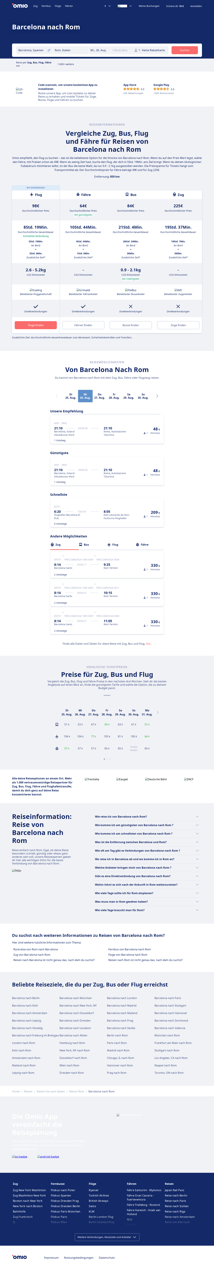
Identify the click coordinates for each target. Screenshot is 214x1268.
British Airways (98, 1201)
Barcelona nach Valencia (169, 1028)
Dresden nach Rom (72, 1073)
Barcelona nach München (76, 998)
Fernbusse (58, 1184)
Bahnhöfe (19, 1211)
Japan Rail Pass (174, 1190)
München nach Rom (167, 1035)
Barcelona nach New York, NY (78, 1005)
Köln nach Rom (21, 1050)
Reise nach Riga (175, 1211)
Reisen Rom (76, 1091)
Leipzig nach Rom (23, 1073)
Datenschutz (107, 1257)
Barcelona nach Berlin (26, 998)
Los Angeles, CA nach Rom (171, 1058)
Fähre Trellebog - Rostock (143, 1205)
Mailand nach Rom (24, 1065)
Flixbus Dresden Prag (65, 1201)
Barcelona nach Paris (167, 998)
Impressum (51, 1257)
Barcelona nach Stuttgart (170, 1005)
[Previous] (56, 712)
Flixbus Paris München (65, 1211)
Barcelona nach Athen (73, 1035)
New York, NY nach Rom (75, 1050)
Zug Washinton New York (29, 1195)
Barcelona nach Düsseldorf (77, 1013)
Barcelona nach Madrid (121, 1005)
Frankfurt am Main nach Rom (173, 1043)
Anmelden (196, 6)
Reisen (28, 1091)
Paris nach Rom (117, 1043)
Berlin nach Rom (117, 1035)
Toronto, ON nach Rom (169, 1073)
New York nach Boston (27, 1206)
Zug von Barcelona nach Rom (31, 955)
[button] (99, 50)
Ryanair (94, 1190)
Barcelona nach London (122, 998)
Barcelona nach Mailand (122, 1013)
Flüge (58, 6)
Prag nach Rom (116, 1073)
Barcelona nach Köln (25, 1005)
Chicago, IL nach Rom (120, 1058)
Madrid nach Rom (118, 1050)
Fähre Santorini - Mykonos (144, 1190)
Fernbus (46, 6)
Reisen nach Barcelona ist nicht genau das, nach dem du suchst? (54, 960)
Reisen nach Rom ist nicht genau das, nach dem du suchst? (145, 960)
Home (16, 1091)
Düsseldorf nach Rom (73, 1058)
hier (148, 644)
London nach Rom (23, 1043)
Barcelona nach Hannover (170, 1013)
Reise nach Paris (175, 1201)
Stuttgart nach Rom (166, 1050)
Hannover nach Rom (120, 1065)
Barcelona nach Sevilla (121, 1028)
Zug (35, 6)
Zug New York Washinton (29, 1190)
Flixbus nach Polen (63, 1190)
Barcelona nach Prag (120, 1020)
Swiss (92, 1206)
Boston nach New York (27, 1201)
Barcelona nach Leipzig (26, 1020)
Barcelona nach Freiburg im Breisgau (35, 1035)
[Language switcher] (125, 6)
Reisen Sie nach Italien (51, 1091)
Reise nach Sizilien (177, 1206)
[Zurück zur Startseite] (22, 6)
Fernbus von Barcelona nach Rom (129, 949)
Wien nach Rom (69, 1065)
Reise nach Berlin (176, 1195)
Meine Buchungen (149, 6)
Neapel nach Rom (165, 1065)
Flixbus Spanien (61, 1195)
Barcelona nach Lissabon (75, 1028)
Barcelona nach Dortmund (171, 1020)
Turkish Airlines (99, 1195)
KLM (91, 1211)
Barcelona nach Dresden (75, 1020)
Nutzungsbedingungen (78, 1257)
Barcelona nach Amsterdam (29, 1013)
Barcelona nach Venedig (27, 1028)
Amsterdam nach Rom (26, 1058)
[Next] (157, 396)
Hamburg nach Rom (72, 1043)
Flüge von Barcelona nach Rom (127, 955)
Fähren (69, 6)
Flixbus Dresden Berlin (65, 1206)
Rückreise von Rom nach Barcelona (35, 949)
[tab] (64, 544)
